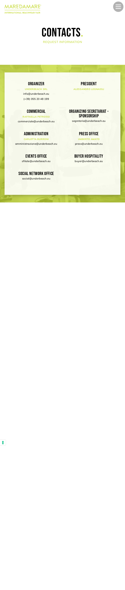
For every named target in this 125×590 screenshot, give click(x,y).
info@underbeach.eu (36, 93)
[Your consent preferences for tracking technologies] (3, 442)
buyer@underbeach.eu (89, 161)
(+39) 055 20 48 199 (36, 98)
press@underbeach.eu (89, 143)
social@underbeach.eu (36, 178)
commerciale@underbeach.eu (36, 121)
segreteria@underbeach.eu (88, 120)
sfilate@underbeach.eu (36, 161)
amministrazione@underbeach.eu (36, 143)
